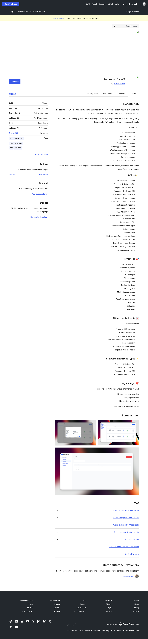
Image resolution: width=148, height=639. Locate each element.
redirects (18, 148)
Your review (43, 174)
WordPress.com (26, 600)
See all (12, 174)
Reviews (121, 93)
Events (57, 604)
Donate (56, 608)
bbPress (29, 608)
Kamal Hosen (119, 83)
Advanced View (41, 154)
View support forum (39, 194)
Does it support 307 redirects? (126, 525)
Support (12, 93)
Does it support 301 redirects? (126, 510)
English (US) (13, 133)
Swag (56, 611)
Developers (81, 608)
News (136, 604)
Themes (109, 604)
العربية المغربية (112, 624)
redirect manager (16, 143)
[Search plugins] (114, 26)
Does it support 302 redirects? (126, 518)
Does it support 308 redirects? (126, 532)
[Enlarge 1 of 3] (135, 423)
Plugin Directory (132, 12)
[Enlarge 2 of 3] (92, 423)
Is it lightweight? (132, 554)
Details (133, 93)
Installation (108, 93)
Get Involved (55, 600)
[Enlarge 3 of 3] (135, 450)
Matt (30, 604)
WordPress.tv (80, 611)
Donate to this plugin (39, 217)
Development (92, 93)
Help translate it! (56, 18)
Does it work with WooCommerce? (124, 547)
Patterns (109, 611)
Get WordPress (11, 4)
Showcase (108, 600)
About (136, 600)
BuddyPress (27, 611)
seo (11, 148)
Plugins (109, 608)
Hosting (136, 608)
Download (15, 82)
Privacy (136, 611)
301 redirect (19, 138)
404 (11, 138)
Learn (84, 600)
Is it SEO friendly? (131, 539)
